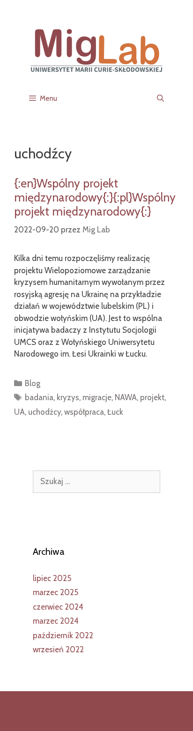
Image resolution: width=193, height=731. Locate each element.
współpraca (84, 412)
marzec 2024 (56, 621)
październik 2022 (63, 635)
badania (39, 397)
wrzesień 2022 (58, 649)
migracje (96, 397)
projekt (152, 397)
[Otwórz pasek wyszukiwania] (160, 98)
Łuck (115, 412)
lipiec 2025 (52, 578)
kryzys (68, 397)
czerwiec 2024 (58, 607)
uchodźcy (44, 412)
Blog (32, 383)
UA (19, 412)
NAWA (126, 397)
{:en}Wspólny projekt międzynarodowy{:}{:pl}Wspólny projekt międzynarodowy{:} (95, 197)
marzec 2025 (55, 592)
